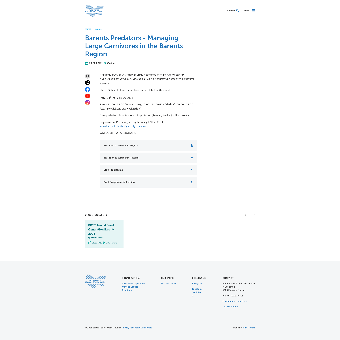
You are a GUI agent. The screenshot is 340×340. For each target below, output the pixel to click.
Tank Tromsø (248, 327)
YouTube (196, 292)
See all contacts (230, 306)
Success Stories (168, 283)
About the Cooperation (133, 283)
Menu (247, 10)
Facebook (197, 289)
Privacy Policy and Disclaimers (137, 327)
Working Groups (130, 287)
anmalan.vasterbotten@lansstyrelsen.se (123, 126)
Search (231, 10)
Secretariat (127, 290)
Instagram (197, 283)
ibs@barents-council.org (234, 301)
